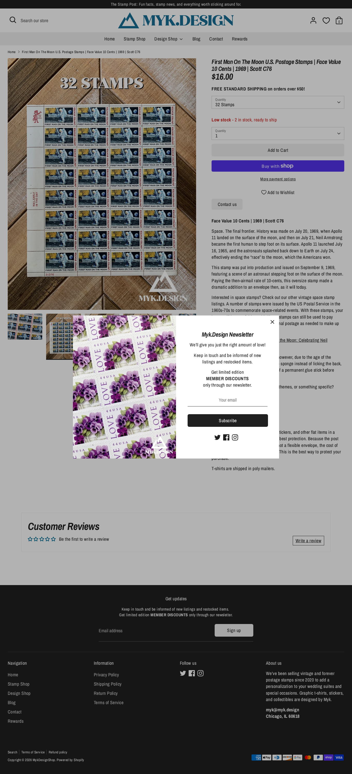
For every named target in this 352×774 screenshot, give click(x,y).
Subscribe (228, 420)
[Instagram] (235, 437)
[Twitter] (217, 437)
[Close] (272, 322)
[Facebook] (226, 437)
